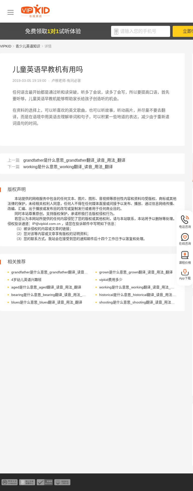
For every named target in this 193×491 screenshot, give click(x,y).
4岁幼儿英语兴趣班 (26, 280)
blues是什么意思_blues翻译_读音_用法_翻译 (46, 302)
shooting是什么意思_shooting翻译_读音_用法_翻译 (137, 302)
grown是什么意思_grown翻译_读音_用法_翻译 (136, 272)
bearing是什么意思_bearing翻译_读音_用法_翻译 (49, 295)
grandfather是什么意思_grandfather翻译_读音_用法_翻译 (74, 160)
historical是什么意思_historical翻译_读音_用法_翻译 (137, 295)
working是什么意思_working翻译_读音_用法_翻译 (68, 167)
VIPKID (5, 46)
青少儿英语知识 (28, 46)
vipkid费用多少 (110, 280)
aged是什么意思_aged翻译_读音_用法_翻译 (46, 287)
